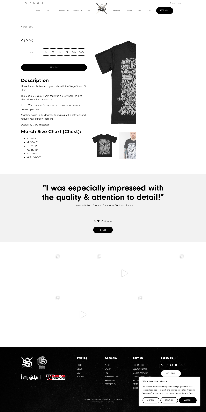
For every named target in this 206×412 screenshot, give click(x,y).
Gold (79, 373)
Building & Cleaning (140, 369)
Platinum (80, 376)
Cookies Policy (110, 384)
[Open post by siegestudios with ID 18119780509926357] (124, 273)
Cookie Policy (187, 393)
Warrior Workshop (140, 373)
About (107, 365)
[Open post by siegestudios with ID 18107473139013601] (124, 315)
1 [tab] (95, 221)
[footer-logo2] (42, 357)
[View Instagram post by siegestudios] (58, 289)
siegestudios (40, 256)
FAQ (106, 373)
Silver (79, 369)
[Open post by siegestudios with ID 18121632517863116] (165, 315)
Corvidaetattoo (41, 124)
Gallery (108, 369)
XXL (74, 51)
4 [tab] (105, 221)
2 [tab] (98, 221)
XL (67, 51)
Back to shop (28, 26)
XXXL (81, 51)
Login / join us (176, 3)
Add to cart (53, 67)
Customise (150, 400)
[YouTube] (38, 3)
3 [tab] (101, 221)
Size (30, 52)
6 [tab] (111, 221)
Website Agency (97, 402)
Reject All (169, 400)
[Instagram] (34, 3)
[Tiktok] (42, 3)
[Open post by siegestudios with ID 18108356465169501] (41, 273)
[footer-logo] (27, 357)
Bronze (79, 365)
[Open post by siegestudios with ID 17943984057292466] (82, 315)
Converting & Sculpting (142, 376)
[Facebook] (30, 3)
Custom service (139, 365)
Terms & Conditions (112, 376)
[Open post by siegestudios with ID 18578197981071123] (165, 273)
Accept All (188, 400)
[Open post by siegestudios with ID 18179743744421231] (82, 273)
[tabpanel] (103, 195)
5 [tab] (108, 221)
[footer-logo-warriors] (55, 374)
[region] (169, 391)
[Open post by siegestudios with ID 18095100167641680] (41, 315)
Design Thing (109, 402)
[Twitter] (26, 3)
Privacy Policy (110, 380)
